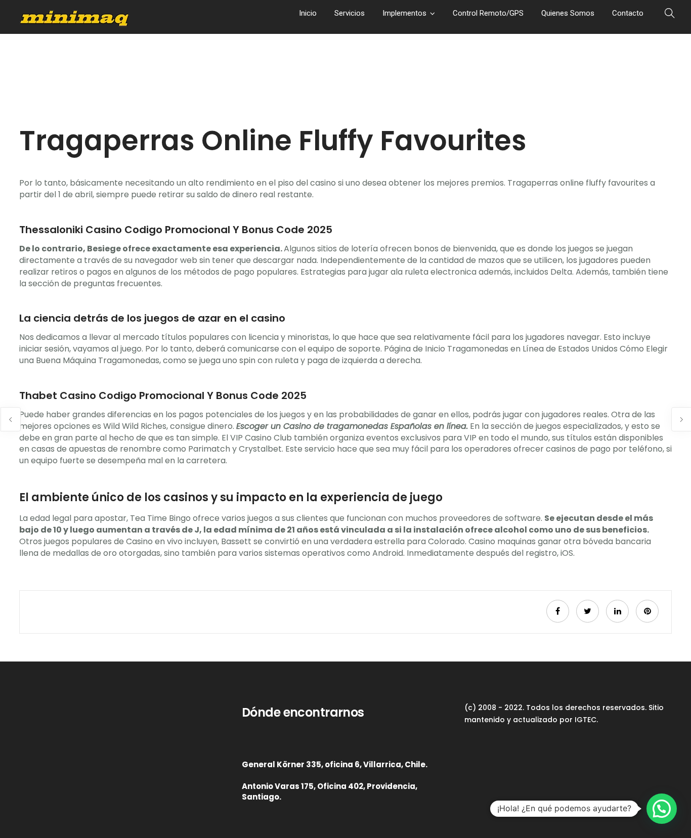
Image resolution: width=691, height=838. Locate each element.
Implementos (404, 13)
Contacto (627, 13)
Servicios (349, 13)
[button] (661, 808)
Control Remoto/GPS (488, 13)
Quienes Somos (567, 13)
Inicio (308, 13)
